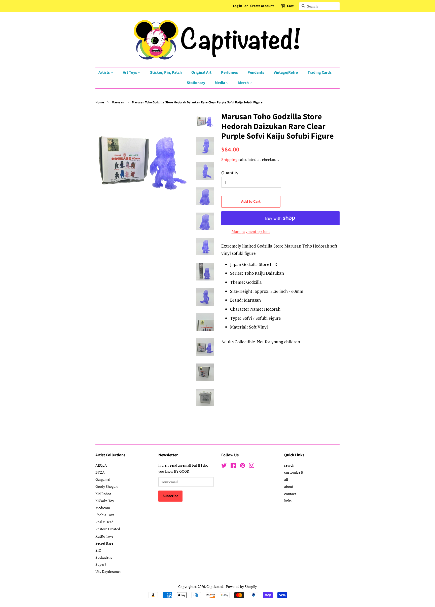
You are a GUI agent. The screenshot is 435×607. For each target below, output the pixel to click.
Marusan (118, 102)
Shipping (229, 159)
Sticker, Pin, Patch (166, 72)
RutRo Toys (104, 536)
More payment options (251, 231)
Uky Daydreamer (108, 571)
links (288, 500)
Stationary (196, 83)
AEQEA (101, 465)
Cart (290, 6)
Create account (262, 6)
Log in (237, 6)
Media (220, 83)
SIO (98, 550)
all (286, 479)
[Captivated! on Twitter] (224, 466)
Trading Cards (320, 72)
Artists (104, 72)
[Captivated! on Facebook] (233, 466)
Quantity (229, 173)
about (288, 486)
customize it (293, 472)
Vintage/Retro (286, 72)
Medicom (102, 507)
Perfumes (229, 72)
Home (99, 102)
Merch (243, 83)
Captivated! (215, 586)
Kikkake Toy (104, 500)
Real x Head (104, 521)
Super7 (100, 564)
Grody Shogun (106, 486)
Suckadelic (103, 557)
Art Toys (130, 72)
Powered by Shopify (241, 586)
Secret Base (104, 543)
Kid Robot (103, 493)
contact (290, 493)
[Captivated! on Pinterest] (242, 466)
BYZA (100, 472)
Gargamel (102, 479)
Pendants (255, 72)
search (289, 465)
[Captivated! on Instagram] (251, 466)
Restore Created (107, 529)
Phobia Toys (104, 514)
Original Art (201, 72)
